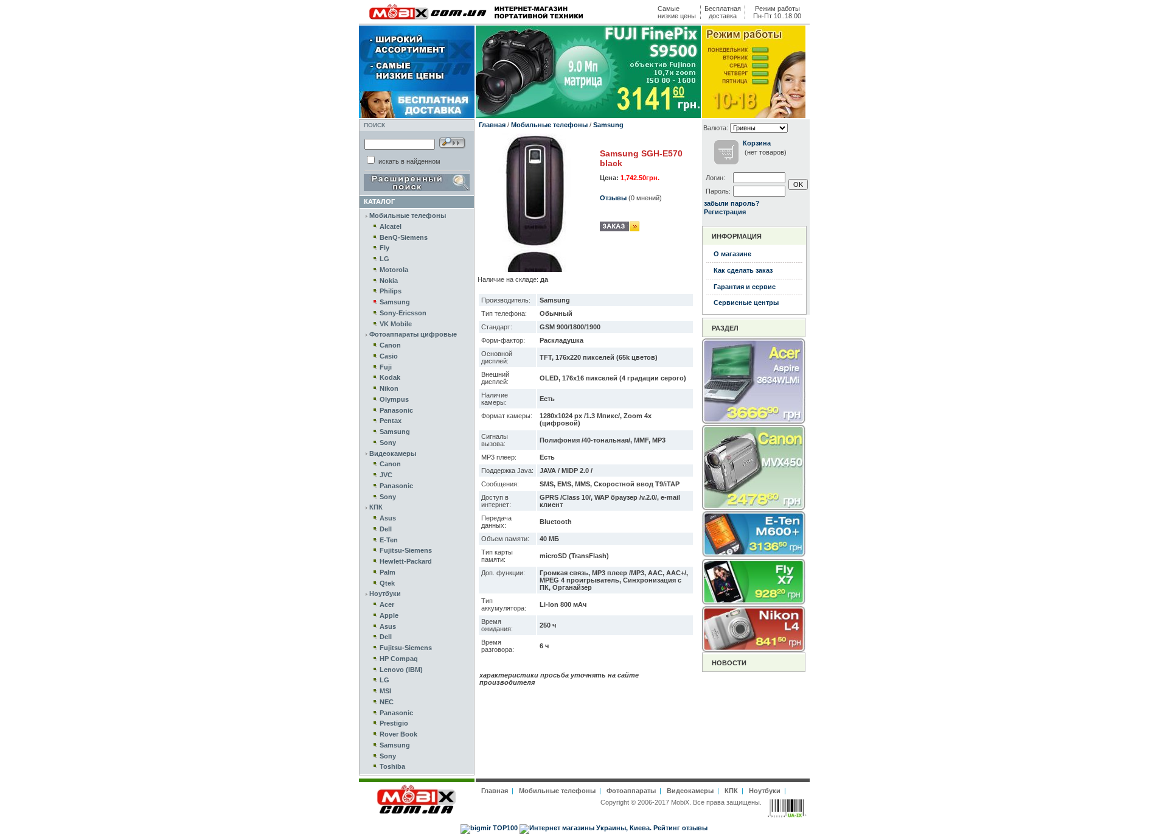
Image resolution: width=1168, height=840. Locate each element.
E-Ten (389, 540)
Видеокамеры (392, 453)
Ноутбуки (385, 593)
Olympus (394, 399)
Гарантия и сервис (745, 286)
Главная (492, 124)
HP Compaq (399, 658)
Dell (386, 529)
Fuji (386, 367)
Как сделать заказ (743, 270)
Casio (389, 356)
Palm (387, 572)
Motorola (394, 269)
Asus (388, 518)
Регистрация (725, 211)
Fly (384, 247)
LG (384, 258)
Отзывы (613, 197)
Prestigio (394, 723)
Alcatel (390, 226)
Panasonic (396, 410)
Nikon (389, 388)
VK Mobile (396, 323)
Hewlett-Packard (406, 561)
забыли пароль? (732, 203)
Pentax (390, 420)
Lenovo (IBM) (401, 669)
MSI (385, 691)
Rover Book (398, 734)
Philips (390, 291)
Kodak (390, 377)
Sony (388, 442)
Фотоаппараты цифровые (413, 334)
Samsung (395, 302)
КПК (376, 507)
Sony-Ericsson (403, 313)
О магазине (732, 253)
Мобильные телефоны (407, 215)
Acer (387, 604)
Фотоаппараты (631, 790)
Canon (390, 345)
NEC (387, 701)
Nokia (389, 280)
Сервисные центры (746, 302)
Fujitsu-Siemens (406, 550)
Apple (389, 615)
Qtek (387, 583)
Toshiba (392, 766)
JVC (386, 474)
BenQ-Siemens (404, 237)
